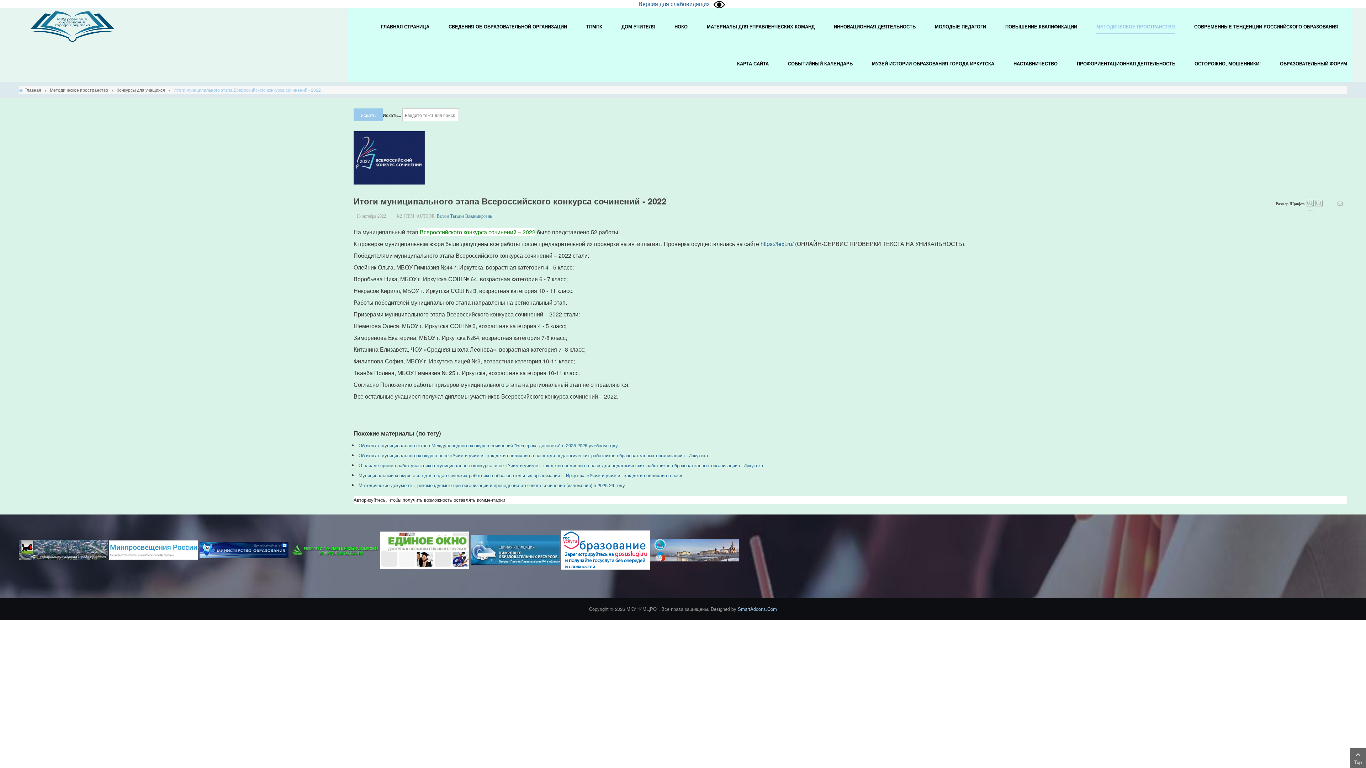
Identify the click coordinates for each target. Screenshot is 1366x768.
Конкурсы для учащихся (141, 90)
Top (1358, 762)
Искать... (392, 115)
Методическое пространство (79, 90)
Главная (33, 90)
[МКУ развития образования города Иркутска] (72, 25)
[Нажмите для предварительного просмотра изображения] (389, 157)
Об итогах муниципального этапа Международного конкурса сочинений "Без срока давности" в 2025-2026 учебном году (488, 445)
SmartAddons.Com (757, 609)
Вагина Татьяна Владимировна (464, 216)
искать (368, 114)
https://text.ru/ (777, 244)
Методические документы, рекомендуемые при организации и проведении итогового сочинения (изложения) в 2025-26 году (492, 485)
